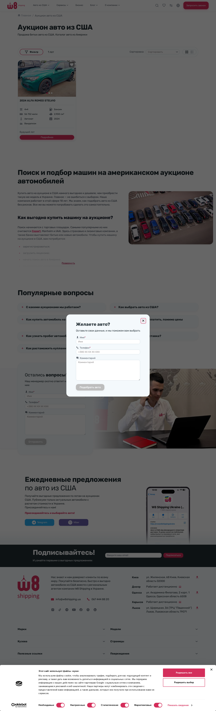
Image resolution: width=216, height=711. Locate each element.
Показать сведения (178, 705)
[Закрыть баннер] (211, 669)
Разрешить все (184, 672)
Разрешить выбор (184, 682)
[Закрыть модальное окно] (143, 320)
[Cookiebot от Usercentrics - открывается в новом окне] (19, 705)
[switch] (91, 705)
